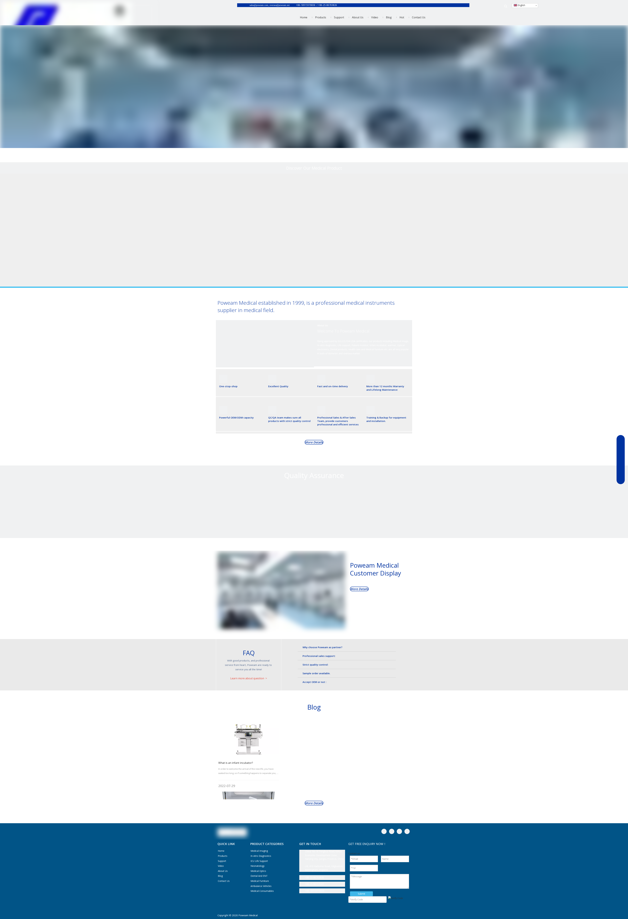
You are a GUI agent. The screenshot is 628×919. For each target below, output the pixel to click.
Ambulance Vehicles (261, 886)
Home (221, 850)
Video (221, 865)
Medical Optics (258, 871)
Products (222, 855)
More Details (314, 442)
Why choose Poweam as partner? (322, 647)
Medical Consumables (262, 890)
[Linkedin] (391, 831)
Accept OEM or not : (314, 682)
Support (222, 861)
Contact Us (224, 880)
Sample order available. (316, 673)
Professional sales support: (319, 656)
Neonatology (257, 865)
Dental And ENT (259, 875)
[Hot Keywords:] (506, 6)
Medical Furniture (260, 880)
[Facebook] (384, 831)
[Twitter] (399, 831)
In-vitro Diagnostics (261, 855)
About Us (223, 871)
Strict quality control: (315, 664)
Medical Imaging (259, 850)
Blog (220, 875)
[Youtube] (407, 831)
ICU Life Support (259, 861)
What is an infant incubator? (235, 763)
